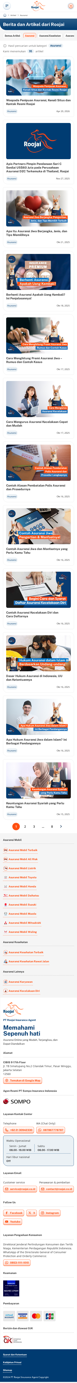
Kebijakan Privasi (12, 1362)
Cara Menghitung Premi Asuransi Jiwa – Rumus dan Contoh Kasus (34, 360)
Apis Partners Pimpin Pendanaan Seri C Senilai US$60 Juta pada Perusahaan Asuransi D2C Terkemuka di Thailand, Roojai (37, 167)
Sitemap (7, 1370)
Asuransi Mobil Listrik (22, 868)
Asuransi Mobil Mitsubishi (25, 922)
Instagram (52, 1212)
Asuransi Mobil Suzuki (22, 904)
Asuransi (29, 35)
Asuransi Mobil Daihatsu (24, 895)
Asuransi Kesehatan (50, 35)
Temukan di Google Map (25, 1080)
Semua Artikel (12, 35)
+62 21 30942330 (21, 1130)
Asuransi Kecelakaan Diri (24, 990)
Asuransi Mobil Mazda (22, 913)
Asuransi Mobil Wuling (23, 931)
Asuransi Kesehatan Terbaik (26, 952)
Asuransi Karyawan (21, 981)
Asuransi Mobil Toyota (22, 877)
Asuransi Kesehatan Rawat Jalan (29, 961)
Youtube (15, 1221)
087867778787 (53, 1130)
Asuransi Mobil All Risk (23, 859)
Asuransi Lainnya (13, 971)
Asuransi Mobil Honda (22, 886)
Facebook (16, 1212)
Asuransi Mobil (12, 839)
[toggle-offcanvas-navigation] (7, 6)
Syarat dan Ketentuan (15, 1354)
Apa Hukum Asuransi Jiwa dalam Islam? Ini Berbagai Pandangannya (36, 741)
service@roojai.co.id (22, 1188)
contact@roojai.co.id (59, 1188)
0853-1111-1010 (19, 1262)
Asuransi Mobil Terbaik (23, 850)
